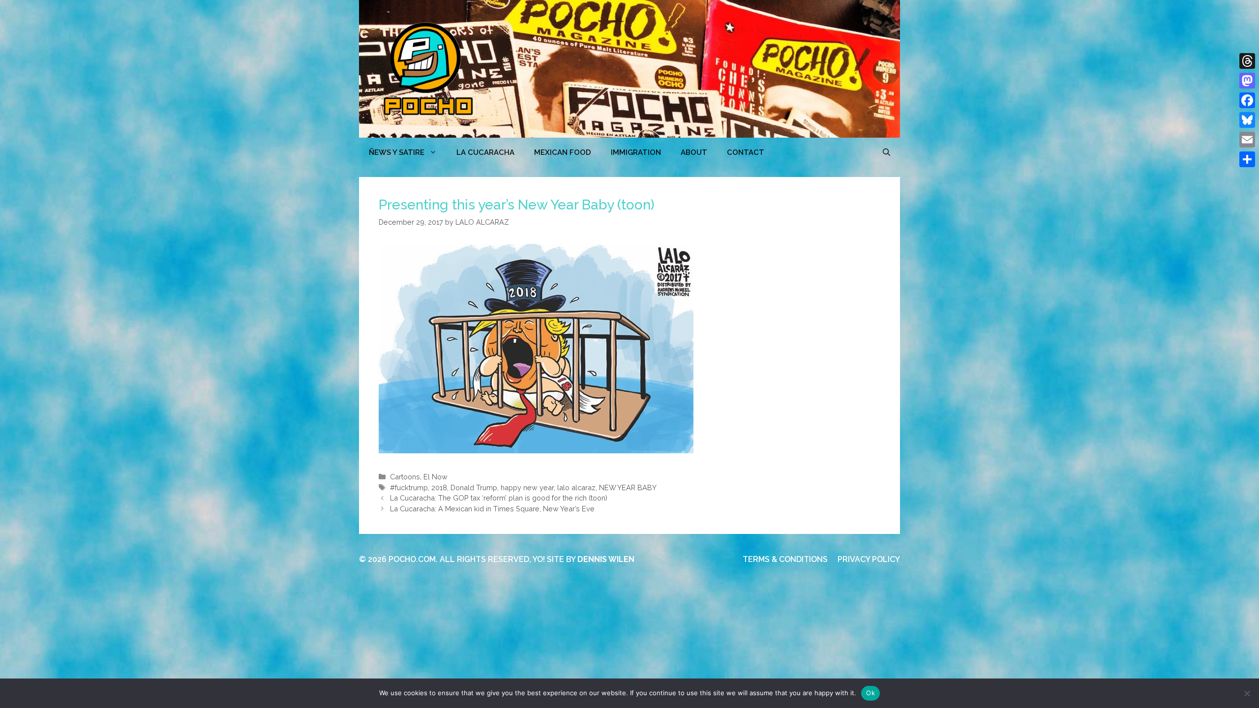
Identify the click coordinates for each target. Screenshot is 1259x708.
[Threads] (1247, 61)
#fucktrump (409, 487)
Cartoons (405, 476)
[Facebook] (1247, 100)
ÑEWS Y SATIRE (396, 152)
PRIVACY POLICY (869, 559)
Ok (870, 693)
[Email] (1247, 139)
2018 (439, 487)
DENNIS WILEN (605, 559)
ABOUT (694, 152)
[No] (1247, 693)
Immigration (636, 152)
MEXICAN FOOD (562, 152)
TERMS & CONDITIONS (785, 559)
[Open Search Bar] (886, 152)
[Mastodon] (1247, 80)
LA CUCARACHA (485, 152)
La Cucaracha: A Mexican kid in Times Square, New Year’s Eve (492, 508)
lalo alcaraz (576, 487)
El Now (435, 476)
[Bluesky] (1247, 120)
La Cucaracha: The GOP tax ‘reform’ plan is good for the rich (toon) (498, 498)
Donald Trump (473, 487)
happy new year (527, 487)
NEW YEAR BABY (628, 487)
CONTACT (745, 152)
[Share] (1247, 159)
